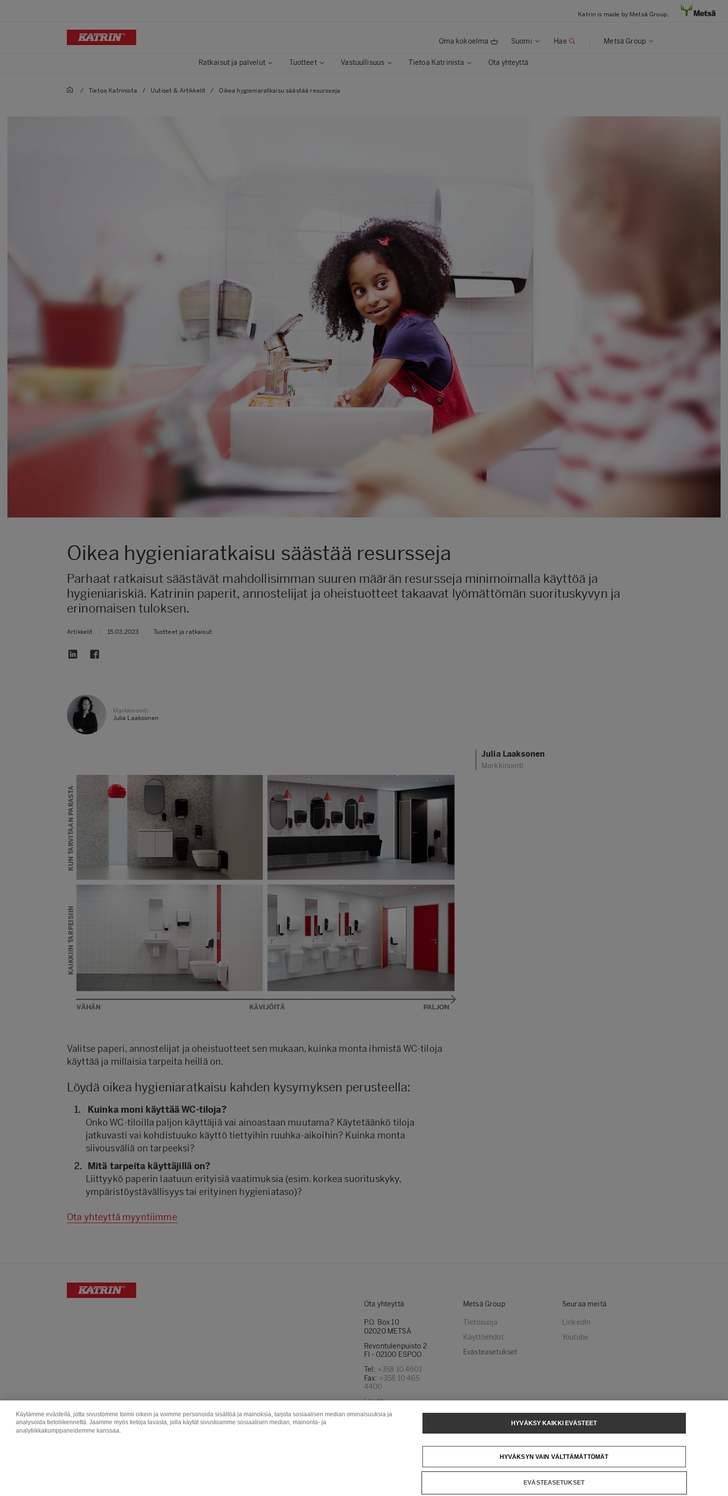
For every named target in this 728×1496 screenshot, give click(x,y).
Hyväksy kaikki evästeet (554, 1423)
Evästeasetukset (553, 1482)
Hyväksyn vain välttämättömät (554, 1456)
